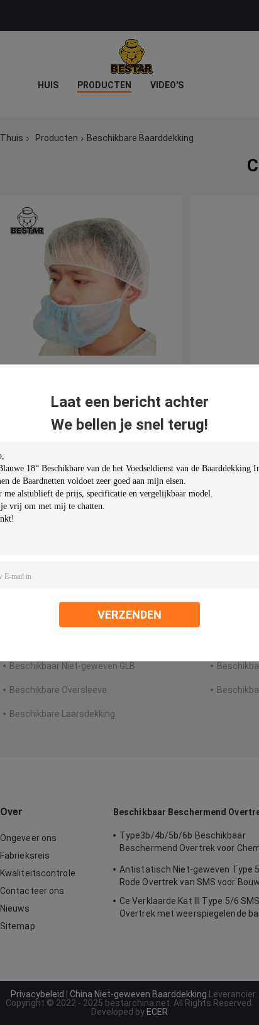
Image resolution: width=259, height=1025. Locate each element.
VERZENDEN (129, 614)
